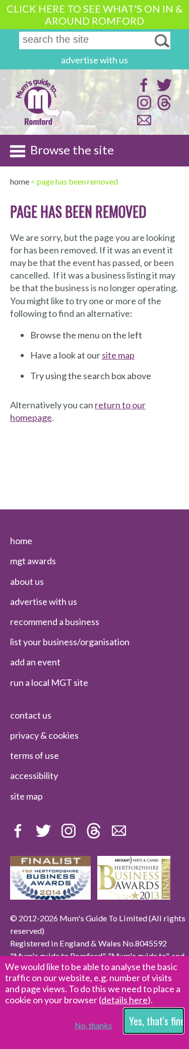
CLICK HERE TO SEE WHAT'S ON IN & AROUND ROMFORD (94, 15)
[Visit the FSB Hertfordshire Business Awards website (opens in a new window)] (50, 896)
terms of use (34, 755)
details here (124, 999)
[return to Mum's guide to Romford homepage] (38, 124)
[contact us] (143, 125)
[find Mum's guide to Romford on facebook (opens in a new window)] (143, 90)
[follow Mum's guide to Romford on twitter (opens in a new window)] (163, 90)
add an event (35, 661)
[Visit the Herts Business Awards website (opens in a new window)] (133, 896)
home (21, 540)
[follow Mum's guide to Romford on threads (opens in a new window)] (163, 107)
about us (27, 581)
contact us (30, 715)
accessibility (34, 775)
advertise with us (94, 59)
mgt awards (33, 560)
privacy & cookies (44, 735)
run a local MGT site (49, 682)
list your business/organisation (70, 641)
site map (118, 355)
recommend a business (54, 621)
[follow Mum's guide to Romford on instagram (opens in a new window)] (143, 107)
